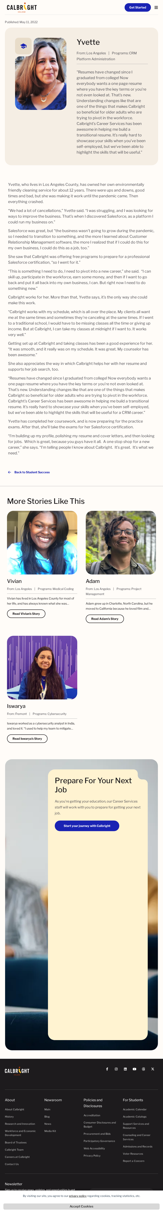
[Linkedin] (127, 1070)
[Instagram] (118, 1070)
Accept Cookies (81, 1206)
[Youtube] (136, 1070)
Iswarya (16, 706)
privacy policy (78, 1196)
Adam (93, 581)
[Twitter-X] (154, 1070)
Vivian (14, 581)
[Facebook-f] (108, 1070)
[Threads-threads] (145, 1070)
